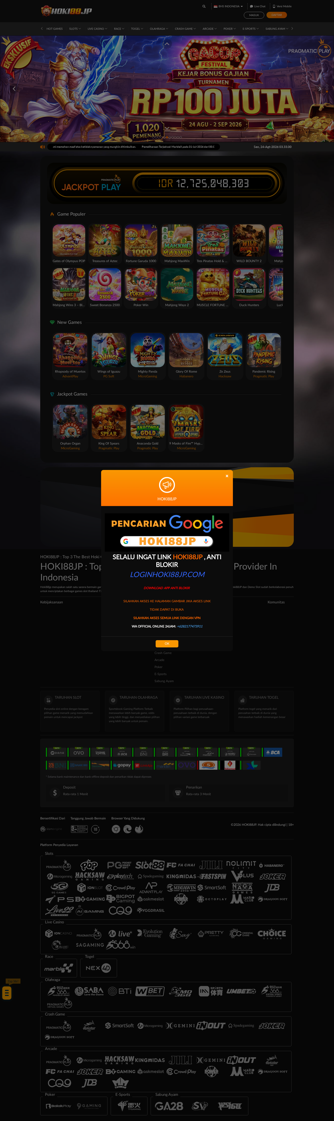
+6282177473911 (189, 626)
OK (167, 643)
